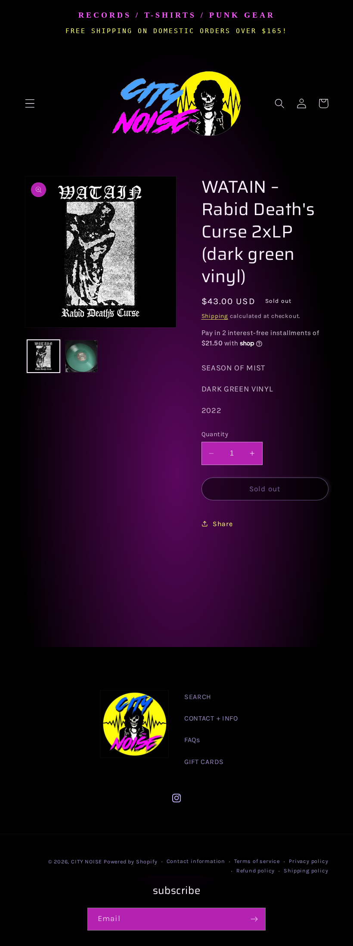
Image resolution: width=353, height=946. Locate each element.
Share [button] (222, 524)
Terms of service (257, 861)
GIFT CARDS (204, 762)
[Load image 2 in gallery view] (81, 356)
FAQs (192, 740)
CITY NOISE (87, 861)
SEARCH (197, 697)
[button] (30, 103)
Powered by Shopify (131, 861)
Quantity (215, 434)
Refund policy (255, 870)
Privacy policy (308, 861)
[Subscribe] (254, 919)
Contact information (196, 861)
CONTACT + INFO (211, 718)
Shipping (214, 315)
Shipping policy (306, 870)
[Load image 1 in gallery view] (43, 356)
